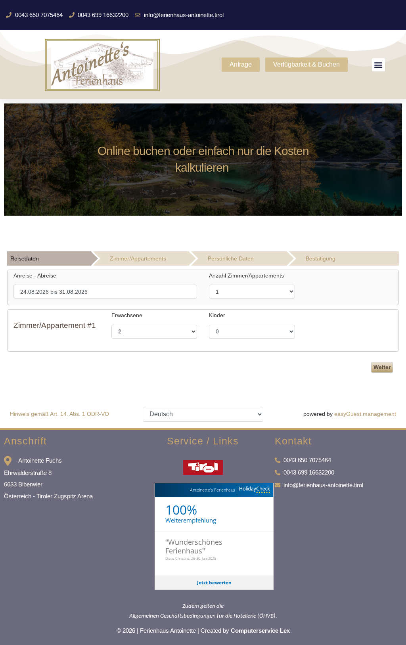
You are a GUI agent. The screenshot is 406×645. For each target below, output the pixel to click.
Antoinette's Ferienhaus (212, 490)
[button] (378, 64)
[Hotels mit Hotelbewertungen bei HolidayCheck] (253, 490)
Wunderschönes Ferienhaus (193, 546)
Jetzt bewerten (214, 582)
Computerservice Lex (260, 630)
